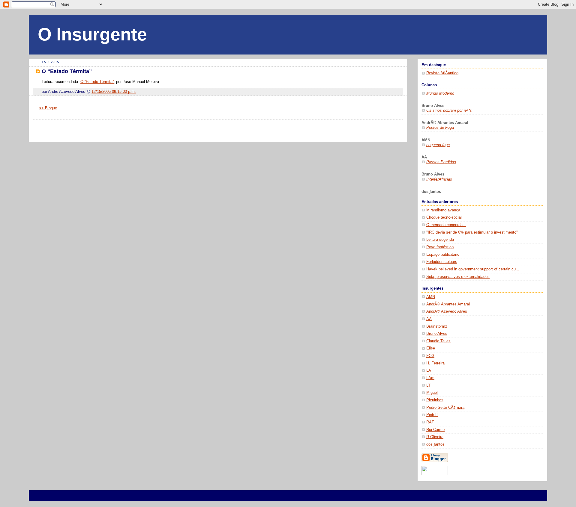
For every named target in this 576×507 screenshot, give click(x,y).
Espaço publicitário (442, 254)
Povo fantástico (440, 247)
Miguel (432, 393)
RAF (430, 422)
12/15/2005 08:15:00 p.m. (114, 92)
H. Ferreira (435, 363)
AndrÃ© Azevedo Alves (446, 311)
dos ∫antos (435, 444)
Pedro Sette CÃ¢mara (445, 407)
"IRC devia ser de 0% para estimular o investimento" (472, 232)
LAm (430, 378)
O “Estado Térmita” (97, 82)
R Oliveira (434, 437)
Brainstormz (436, 326)
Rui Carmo (435, 430)
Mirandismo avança (443, 210)
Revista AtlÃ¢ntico (442, 73)
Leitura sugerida (440, 239)
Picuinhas (434, 400)
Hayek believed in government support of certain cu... (472, 269)
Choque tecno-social (444, 217)
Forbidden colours (441, 262)
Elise (430, 348)
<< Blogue (48, 108)
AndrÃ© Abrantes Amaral (448, 304)
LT (428, 385)
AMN (430, 297)
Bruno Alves (436, 334)
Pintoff (432, 415)
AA (429, 319)
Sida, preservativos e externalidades (458, 277)
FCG (430, 356)
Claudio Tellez (438, 341)
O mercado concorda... (446, 225)
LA (428, 370)
